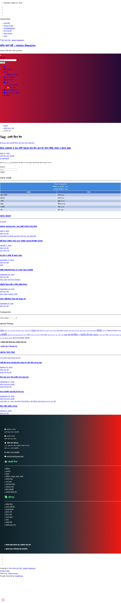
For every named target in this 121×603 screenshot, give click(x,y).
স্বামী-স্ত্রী (26, 338)
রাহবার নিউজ (7, 23)
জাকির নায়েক (9, 335)
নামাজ (62, 335)
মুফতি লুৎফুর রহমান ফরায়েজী (114, 335)
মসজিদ (106, 335)
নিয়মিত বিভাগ (9, 69)
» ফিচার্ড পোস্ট (8, 512)
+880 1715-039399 (12, 452)
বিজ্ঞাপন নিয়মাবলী (13, 74)
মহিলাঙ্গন (35, 401)
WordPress (19, 576)
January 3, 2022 (5, 411)
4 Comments (4, 158)
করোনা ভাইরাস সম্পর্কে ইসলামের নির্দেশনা (88, 330)
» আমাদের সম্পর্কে (9, 487)
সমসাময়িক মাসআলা (8, 338)
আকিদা (2, 330)
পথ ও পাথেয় (10, 401)
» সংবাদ (6, 520)
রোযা (3, 338)
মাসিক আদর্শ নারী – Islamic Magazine (18, 45)
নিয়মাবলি (6, 72)
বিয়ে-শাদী (18, 358)
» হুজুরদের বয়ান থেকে (10, 525)
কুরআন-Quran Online (12, 93)
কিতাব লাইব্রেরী (7, 31)
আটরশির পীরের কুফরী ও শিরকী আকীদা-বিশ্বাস (13, 284)
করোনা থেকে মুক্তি (52, 330)
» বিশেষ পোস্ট (8, 514)
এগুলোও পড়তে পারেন (7, 352)
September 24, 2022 (7, 396)
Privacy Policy (8, 26)
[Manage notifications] (3, 599)
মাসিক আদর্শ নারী (4, 234)
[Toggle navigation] (0, 55)
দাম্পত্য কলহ (37, 335)
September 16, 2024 (7, 289)
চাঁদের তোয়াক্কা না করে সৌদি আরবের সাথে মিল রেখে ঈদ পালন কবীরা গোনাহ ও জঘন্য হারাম (35, 148)
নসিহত (59, 335)
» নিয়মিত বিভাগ (8, 504)
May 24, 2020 (5, 153)
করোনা (47, 330)
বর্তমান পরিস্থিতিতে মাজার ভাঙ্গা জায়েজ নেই (13, 299)
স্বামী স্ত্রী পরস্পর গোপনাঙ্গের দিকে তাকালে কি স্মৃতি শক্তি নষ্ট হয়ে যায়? (21, 363)
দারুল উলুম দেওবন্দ (51, 335)
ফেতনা (95, 334)
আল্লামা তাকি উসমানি (16, 330)
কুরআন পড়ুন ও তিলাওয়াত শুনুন (9, 346)
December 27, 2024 (7, 260)
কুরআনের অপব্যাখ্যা (112, 330)
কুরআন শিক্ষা (104, 330)
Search (2, 57)
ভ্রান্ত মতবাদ (102, 335)
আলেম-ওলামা (9, 330)
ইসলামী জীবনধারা (12, 236)
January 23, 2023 (6, 367)
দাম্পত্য (32, 335)
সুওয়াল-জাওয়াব (9, 80)
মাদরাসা (5, 36)
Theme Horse (13, 573)
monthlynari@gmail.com (15, 456)
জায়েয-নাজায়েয (4, 294)
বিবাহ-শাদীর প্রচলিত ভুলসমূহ (8, 406)
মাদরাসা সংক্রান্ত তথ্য (11, 90)
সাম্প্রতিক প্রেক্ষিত (13, 294)
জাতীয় (1, 265)
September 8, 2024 (7, 303)
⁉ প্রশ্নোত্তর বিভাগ (12, 85)
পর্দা (79, 335)
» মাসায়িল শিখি (8, 522)
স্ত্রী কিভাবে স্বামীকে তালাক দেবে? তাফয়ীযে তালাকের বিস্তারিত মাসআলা (21, 241)
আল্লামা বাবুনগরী (24, 330)
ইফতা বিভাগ (3, 222)
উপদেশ (44, 330)
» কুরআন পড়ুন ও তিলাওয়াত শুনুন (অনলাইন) (15, 549)
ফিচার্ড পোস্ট (18, 143)
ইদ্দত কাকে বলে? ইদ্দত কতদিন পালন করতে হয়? (14, 377)
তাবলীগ (28, 335)
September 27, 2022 (7, 382)
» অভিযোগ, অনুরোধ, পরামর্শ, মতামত (13, 476)
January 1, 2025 (5, 245)
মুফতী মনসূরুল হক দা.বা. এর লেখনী (47, 401)
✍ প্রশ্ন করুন (11, 87)
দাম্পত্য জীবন (43, 335)
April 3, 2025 (4, 231)
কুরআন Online (8, 33)
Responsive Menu (5, 19)
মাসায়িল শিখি (33, 236)
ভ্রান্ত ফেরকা (3, 280)
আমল (1, 251)
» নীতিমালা (7, 469)
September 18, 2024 (7, 274)
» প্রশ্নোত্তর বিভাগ (9, 484)
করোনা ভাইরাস (60, 330)
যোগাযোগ (7, 95)
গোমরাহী (3, 334)
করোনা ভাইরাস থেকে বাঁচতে (74, 330)
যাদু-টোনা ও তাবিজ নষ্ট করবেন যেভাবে (11, 255)
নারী (69, 335)
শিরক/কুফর (17, 280)
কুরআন (99, 330)
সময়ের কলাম (31, 143)
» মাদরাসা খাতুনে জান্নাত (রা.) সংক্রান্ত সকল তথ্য (13, 342)
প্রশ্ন (7, 82)
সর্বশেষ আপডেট (5, 216)
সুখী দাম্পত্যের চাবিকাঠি (18, 338)
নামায (65, 335)
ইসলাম (33, 330)
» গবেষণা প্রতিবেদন (9, 507)
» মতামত (6, 474)
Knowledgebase (9, 28)
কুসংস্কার (119, 330)
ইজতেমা (29, 330)
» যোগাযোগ (7, 471)
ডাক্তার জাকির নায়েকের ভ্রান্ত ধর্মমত (19, 335)
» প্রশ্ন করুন (8, 482)
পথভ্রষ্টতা (74, 334)
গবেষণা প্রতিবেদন (10, 77)
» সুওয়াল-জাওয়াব (8, 509)
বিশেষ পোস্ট (24, 143)
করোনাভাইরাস (66, 330)
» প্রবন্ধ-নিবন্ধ (8, 517)
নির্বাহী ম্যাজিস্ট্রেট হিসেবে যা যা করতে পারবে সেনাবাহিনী (16, 270)
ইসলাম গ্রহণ (39, 330)
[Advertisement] (60, 110)
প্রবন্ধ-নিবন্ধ (10, 280)
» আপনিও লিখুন (8, 479)
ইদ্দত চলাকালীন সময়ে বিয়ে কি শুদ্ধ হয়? (12, 392)
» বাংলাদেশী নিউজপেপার (10, 492)
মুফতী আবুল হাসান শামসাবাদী (7, 143)
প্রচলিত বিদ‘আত (86, 334)
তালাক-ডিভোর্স (3, 236)
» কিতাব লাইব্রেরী (9, 489)
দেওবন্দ (57, 334)
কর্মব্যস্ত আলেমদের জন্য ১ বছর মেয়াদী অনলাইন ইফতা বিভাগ (18, 226)
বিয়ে (99, 334)
